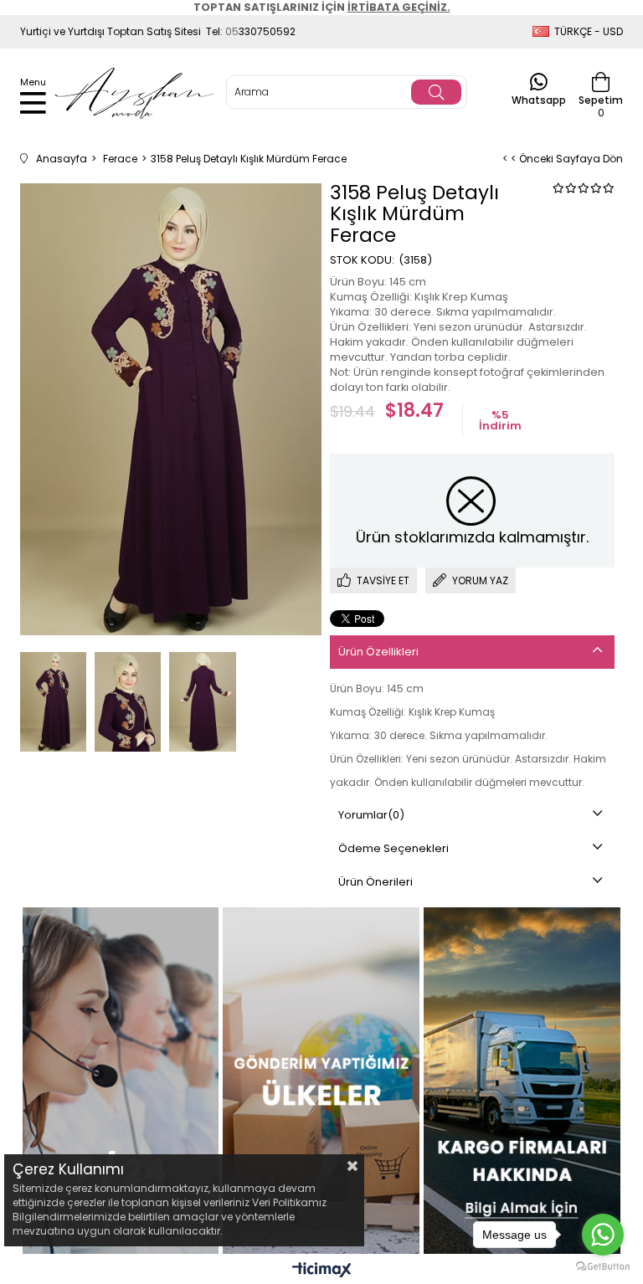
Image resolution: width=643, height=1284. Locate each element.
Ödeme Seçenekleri (393, 848)
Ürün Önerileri (375, 882)
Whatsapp (539, 99)
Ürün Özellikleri (378, 652)
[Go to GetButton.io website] (603, 1266)
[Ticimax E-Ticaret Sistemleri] (322, 1271)
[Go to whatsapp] (603, 1235)
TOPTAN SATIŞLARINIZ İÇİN (321, 7)
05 (232, 31)
